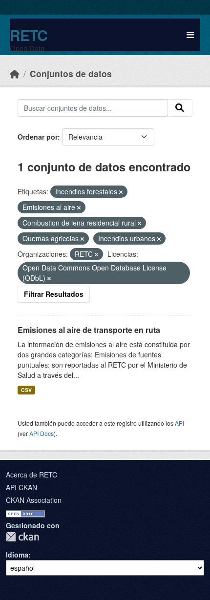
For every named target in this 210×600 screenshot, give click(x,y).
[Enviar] (179, 108)
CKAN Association (34, 500)
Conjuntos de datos (71, 73)
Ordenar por (38, 137)
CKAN (22, 537)
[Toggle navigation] (190, 35)
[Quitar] (121, 192)
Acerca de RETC (31, 474)
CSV (26, 389)
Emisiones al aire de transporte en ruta (89, 329)
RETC (28, 34)
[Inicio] (15, 73)
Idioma (17, 554)
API (179, 423)
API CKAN (21, 487)
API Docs (41, 433)
